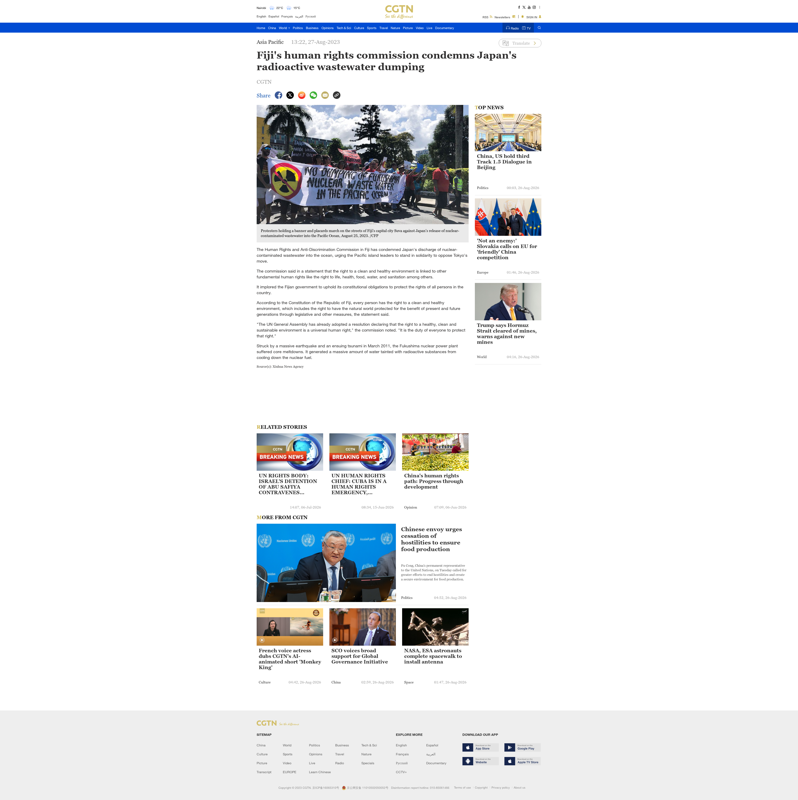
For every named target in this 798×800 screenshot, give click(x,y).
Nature (395, 28)
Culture (359, 28)
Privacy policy (500, 787)
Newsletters (502, 17)
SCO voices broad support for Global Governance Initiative (359, 656)
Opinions (327, 28)
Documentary (444, 28)
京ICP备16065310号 (325, 787)
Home (261, 28)
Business (312, 28)
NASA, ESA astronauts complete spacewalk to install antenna (433, 656)
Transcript (264, 772)
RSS (485, 17)
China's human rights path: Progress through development (433, 481)
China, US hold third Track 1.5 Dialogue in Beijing (504, 161)
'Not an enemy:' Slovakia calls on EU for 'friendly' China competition (507, 249)
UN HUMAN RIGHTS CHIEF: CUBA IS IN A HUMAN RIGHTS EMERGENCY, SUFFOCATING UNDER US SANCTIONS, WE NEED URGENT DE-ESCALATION (361, 484)
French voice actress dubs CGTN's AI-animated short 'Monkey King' (290, 659)
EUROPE (289, 772)
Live (429, 28)
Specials (367, 763)
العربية (299, 16)
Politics (298, 28)
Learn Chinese (320, 772)
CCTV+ (401, 772)
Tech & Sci (344, 28)
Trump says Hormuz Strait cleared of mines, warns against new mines (507, 333)
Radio (515, 28)
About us (519, 787)
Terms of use (462, 787)
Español (273, 16)
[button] (262, 640)
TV (529, 28)
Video (420, 28)
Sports (372, 28)
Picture (408, 28)
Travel (383, 28)
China (272, 28)
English (261, 16)
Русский (310, 16)
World (283, 28)
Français (287, 16)
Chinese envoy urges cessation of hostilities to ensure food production (431, 539)
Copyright (481, 787)
